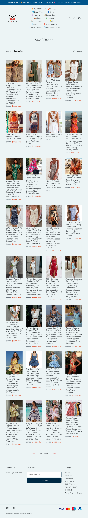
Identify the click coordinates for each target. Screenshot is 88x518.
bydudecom (15, 513)
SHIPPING (68, 490)
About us (68, 476)
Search (67, 473)
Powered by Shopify (25, 513)
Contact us (69, 479)
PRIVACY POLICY (71, 487)
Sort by (8, 51)
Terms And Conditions (73, 493)
